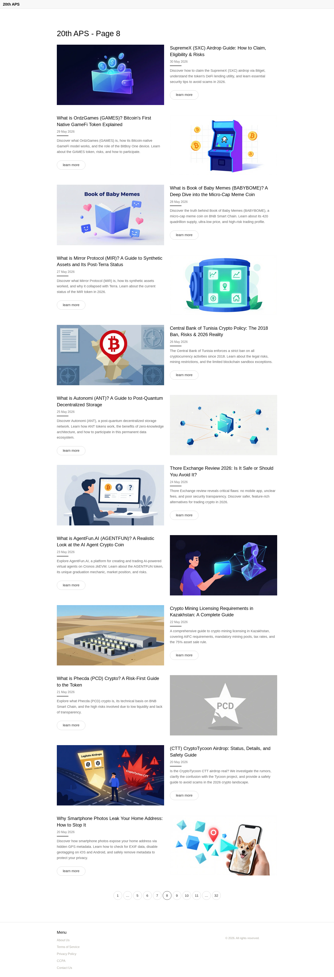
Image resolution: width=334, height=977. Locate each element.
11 (197, 896)
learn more (184, 95)
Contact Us (64, 967)
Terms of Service (68, 947)
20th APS (11, 4)
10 (187, 896)
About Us (63, 940)
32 (216, 896)
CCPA (61, 960)
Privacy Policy (66, 954)
